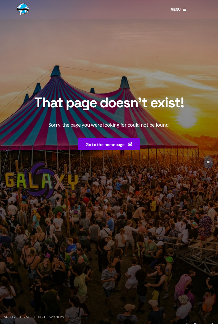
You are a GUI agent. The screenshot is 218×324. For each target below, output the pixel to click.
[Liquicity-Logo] (22, 4)
